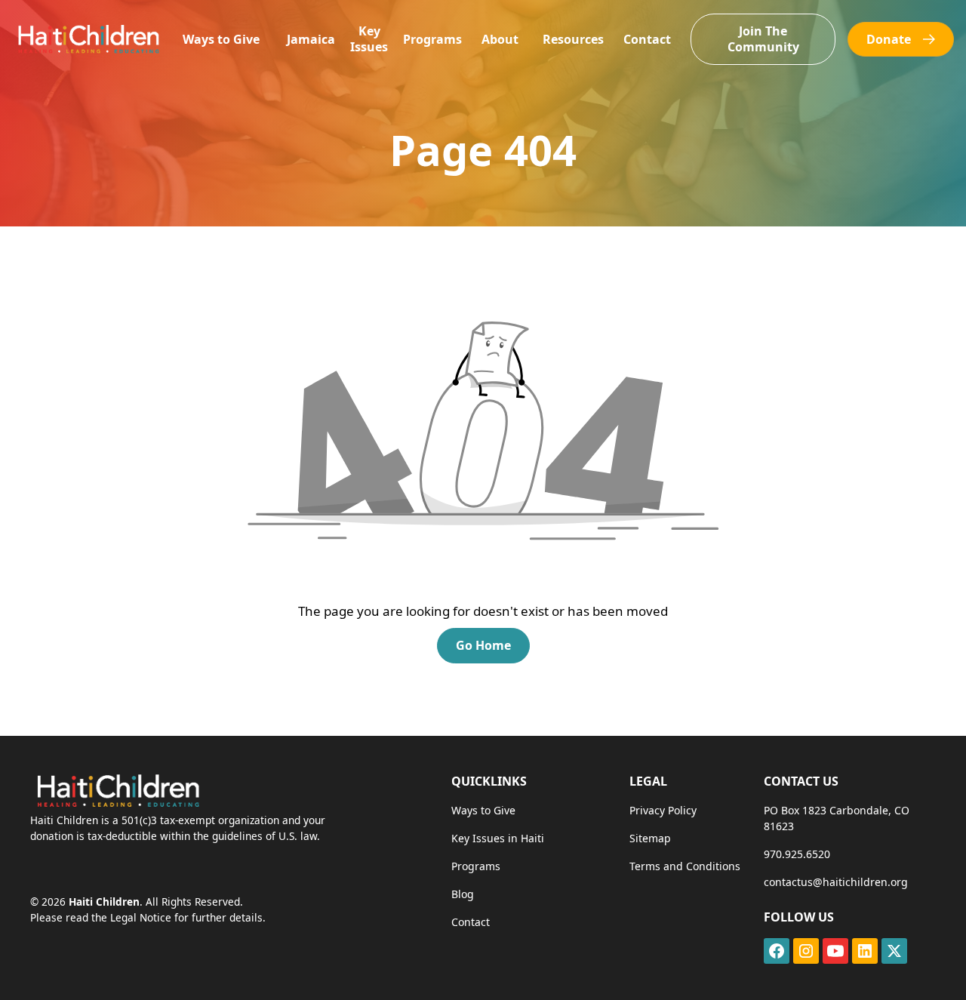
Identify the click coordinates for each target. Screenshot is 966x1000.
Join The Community (763, 39)
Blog (462, 894)
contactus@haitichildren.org (836, 882)
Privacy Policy (663, 810)
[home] (87, 39)
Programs (432, 39)
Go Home (483, 645)
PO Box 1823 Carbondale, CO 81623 (836, 818)
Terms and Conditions (684, 866)
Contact (647, 39)
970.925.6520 (797, 854)
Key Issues (369, 39)
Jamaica (311, 39)
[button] (221, 40)
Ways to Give (221, 39)
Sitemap (650, 838)
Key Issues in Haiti (497, 838)
